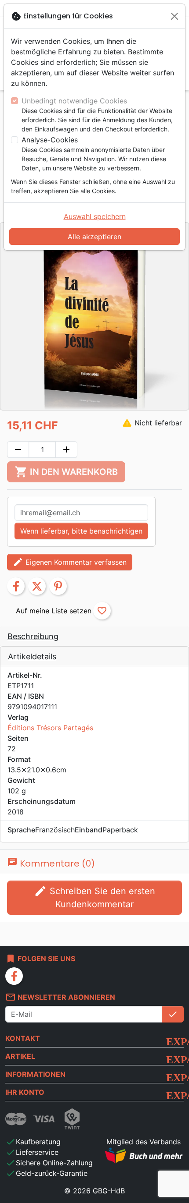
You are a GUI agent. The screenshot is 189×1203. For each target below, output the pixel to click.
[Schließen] (174, 16)
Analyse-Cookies (50, 139)
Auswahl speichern (95, 216)
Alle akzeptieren (94, 236)
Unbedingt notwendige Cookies (74, 100)
